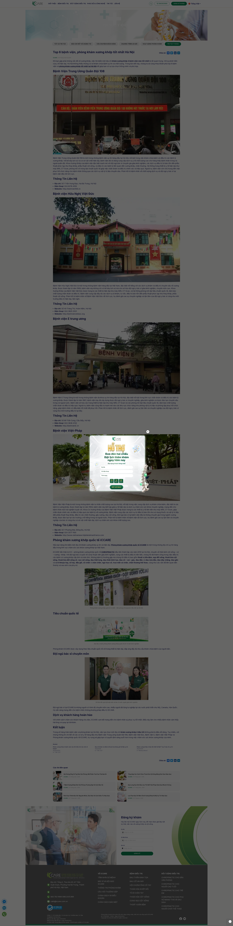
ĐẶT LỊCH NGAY (116, 487)
